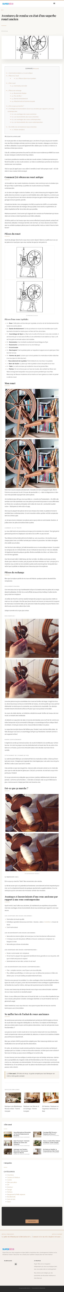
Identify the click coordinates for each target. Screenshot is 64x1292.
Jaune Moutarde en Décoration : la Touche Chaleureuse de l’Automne (22, 1134)
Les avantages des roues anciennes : (24, 114)
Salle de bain (11, 1199)
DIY (2, 10)
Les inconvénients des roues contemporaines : (27, 122)
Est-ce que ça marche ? (16, 106)
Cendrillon (47, 922)
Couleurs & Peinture (13, 1177)
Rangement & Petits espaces (16, 1194)
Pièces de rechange (14, 90)
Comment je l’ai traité (19, 86)
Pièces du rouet (13, 76)
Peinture (9, 1192)
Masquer (35, 68)
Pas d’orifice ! (17, 96)
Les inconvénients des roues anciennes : (25, 117)
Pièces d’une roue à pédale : (26, 78)
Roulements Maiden (19, 93)
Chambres (10, 1175)
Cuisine (9, 1180)
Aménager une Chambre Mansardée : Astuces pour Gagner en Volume (21, 1151)
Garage (9, 1189)
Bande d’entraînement (20, 98)
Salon (9, 1201)
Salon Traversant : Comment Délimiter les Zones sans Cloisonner (21, 1142)
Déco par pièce (12, 1182)
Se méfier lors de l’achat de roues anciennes (22, 127)
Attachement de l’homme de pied (23, 101)
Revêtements (11, 1197)
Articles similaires (18, 129)
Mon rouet (12, 83)
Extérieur (10, 1187)
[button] (54, 3)
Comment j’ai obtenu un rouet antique (20, 73)
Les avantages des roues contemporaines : (26, 119)
